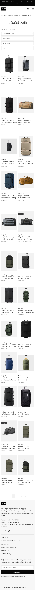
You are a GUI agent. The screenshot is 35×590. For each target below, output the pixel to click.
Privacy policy (6, 544)
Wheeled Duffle (26, 15)
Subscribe (17, 572)
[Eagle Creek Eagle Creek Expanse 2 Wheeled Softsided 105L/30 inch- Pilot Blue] (9, 363)
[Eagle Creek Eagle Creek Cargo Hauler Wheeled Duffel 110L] (9, 222)
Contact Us (5, 550)
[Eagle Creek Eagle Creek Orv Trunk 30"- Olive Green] (26, 363)
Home (3, 15)
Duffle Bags (16, 15)
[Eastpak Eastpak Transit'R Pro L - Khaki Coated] (9, 261)
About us (4, 537)
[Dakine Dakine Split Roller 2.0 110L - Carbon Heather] (26, 261)
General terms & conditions (11, 541)
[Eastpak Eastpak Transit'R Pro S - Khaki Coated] (26, 465)
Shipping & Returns (8, 547)
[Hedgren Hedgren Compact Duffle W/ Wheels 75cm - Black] (9, 147)
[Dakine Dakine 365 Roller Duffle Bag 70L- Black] (9, 105)
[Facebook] (2, 531)
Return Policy (6, 554)
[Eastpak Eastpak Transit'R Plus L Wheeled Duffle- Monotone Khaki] (9, 465)
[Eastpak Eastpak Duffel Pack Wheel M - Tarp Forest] (26, 295)
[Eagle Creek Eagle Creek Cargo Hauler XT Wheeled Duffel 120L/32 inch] (26, 64)
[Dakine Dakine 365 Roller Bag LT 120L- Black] (9, 295)
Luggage (8, 15)
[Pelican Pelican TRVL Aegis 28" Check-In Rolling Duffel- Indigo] (9, 181)
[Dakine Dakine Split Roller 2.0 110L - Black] (26, 329)
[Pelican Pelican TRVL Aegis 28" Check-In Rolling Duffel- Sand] (26, 147)
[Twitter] (5, 531)
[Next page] (25, 496)
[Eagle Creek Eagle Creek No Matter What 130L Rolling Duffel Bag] (26, 181)
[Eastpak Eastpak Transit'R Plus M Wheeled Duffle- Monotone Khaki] (26, 431)
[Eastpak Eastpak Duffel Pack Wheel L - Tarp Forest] (9, 329)
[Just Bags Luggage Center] (3, 504)
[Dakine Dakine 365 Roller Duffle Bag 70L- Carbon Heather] (9, 64)
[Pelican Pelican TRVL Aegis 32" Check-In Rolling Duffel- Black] (9, 397)
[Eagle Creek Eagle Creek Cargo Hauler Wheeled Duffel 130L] (26, 105)
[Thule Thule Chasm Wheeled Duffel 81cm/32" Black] (26, 397)
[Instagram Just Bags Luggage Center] (9, 531)
